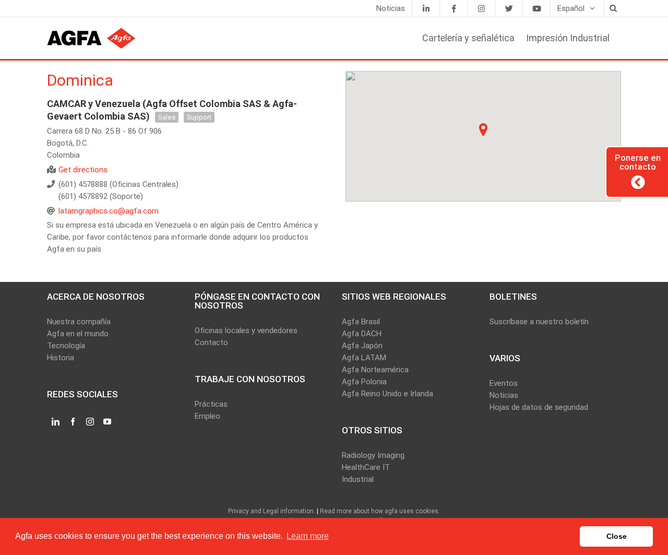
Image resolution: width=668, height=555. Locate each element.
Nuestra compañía (79, 321)
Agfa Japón (362, 345)
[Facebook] (453, 8)
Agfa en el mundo (78, 333)
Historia (60, 357)
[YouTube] (536, 8)
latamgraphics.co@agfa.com (108, 211)
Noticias (504, 395)
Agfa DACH (361, 333)
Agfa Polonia (364, 381)
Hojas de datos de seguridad (539, 407)
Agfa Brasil (361, 321)
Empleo (207, 416)
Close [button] (616, 536)
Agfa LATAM (364, 357)
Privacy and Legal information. (271, 511)
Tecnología (66, 345)
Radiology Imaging (373, 455)
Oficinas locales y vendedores (246, 330)
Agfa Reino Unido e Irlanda (387, 393)
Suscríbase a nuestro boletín (539, 321)
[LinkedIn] (425, 8)
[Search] (612, 8)
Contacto (211, 342)
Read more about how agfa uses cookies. (380, 511)
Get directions (83, 169)
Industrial (358, 479)
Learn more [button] (308, 536)
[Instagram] (481, 8)
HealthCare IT (366, 467)
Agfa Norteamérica (375, 369)
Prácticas (211, 404)
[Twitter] (508, 8)
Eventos (504, 383)
